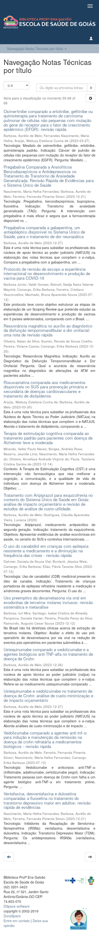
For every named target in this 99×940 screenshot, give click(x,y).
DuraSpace (12, 915)
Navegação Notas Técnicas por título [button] (35, 48)
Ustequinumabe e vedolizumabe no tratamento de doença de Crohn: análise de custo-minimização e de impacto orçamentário (48, 695)
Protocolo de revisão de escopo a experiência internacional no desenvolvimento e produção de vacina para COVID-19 (47, 273)
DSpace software (17, 906)
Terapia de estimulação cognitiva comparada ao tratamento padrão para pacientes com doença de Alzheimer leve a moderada (48, 437)
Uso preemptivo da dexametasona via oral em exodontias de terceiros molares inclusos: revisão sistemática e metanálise (48, 602)
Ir (91, 87)
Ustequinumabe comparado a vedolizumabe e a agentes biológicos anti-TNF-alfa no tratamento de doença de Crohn (48, 653)
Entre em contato (17, 920)
